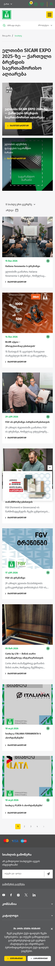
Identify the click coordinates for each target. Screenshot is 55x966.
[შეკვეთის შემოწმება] (37, 4)
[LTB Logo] (6, 14)
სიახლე (18, 36)
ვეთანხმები (16, 958)
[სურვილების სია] (43, 4)
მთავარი (6, 36)
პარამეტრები (40, 958)
